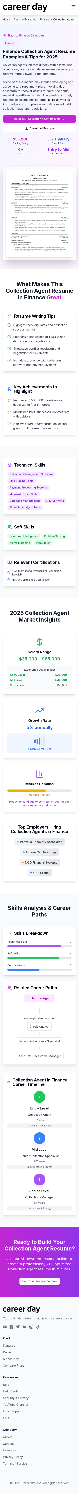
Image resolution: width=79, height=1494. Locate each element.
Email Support (13, 1411)
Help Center (11, 1391)
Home (6, 19)
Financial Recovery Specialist (39, 1041)
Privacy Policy (13, 1457)
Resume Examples (25, 19)
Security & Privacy (16, 1398)
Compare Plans (13, 1365)
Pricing (7, 1352)
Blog (6, 1385)
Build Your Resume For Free (40, 1281)
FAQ (6, 1418)
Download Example (42, 128)
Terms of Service (15, 1463)
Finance (44, 19)
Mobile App (11, 1359)
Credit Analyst (39, 1026)
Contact (8, 1444)
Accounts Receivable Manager (39, 1056)
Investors (9, 1450)
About (7, 1437)
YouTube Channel (15, 1404)
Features (9, 1345)
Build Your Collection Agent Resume (37, 118)
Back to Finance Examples (26, 35)
